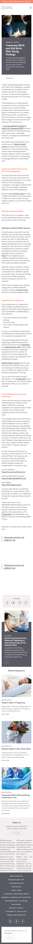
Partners (16, 904)
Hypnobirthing (16, 883)
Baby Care (16, 890)
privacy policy (8, 933)
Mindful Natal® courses (11, 363)
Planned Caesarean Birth (16, 894)
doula (4, 256)
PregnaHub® (21, 379)
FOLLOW (16, 833)
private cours (22, 290)
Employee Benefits (16, 915)
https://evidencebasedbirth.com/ (14, 478)
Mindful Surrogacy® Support (16, 897)
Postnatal (16, 886)
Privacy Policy (16, 908)
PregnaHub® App (16, 879)
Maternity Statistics (16, 911)
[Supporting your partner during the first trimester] (8, 847)
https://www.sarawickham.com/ (13, 472)
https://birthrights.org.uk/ (12, 485)
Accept (10, 938)
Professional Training (16, 901)
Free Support (16, 876)
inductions (25, 345)
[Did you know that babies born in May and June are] (8, 864)
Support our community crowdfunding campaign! (16, 1)
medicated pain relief (13, 347)
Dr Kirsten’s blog (17, 194)
